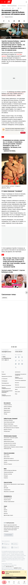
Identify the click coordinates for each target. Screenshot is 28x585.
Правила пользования (6, 385)
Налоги (5, 462)
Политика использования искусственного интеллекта (7, 391)
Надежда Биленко (9, 16)
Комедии (6, 476)
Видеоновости (7, 410)
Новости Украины (8, 406)
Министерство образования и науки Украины (14, 484)
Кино (5, 468)
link (15, 357)
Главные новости (8, 404)
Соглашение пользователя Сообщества (20, 375)
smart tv (6, 547)
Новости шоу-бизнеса (12, 5)
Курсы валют (7, 456)
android (6, 544)
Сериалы (6, 477)
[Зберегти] (24, 21)
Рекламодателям (5, 383)
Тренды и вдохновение (9, 501)
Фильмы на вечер (8, 474)
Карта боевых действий (9, 422)
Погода (5, 414)
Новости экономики (9, 453)
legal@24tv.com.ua (17, 567)
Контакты (17, 382)
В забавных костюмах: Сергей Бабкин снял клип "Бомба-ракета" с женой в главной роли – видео (13, 93)
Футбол (5, 509)
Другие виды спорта (8, 515)
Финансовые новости (9, 458)
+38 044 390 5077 (18, 351)
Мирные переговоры (8, 424)
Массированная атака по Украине (11, 427)
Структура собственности (20, 387)
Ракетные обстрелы (8, 420)
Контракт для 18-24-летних (10, 443)
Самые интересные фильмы (10, 470)
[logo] (8, 2)
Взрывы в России (8, 429)
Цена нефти (6, 454)
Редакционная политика (7, 376)
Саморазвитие (7, 489)
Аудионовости (7, 412)
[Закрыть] (25, 572)
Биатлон (6, 513)
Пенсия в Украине (8, 464)
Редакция (4, 374)
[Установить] (14, 575)
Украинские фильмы (8, 472)
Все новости (7, 403)
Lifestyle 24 (4, 5)
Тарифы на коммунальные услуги (11, 460)
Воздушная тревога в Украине (10, 425)
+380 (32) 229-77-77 (10, 566)
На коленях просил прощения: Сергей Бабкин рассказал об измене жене (22, 5)
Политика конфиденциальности (6, 388)
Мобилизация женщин (9, 441)
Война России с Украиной (10, 418)
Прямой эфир (7, 408)
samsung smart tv (15, 547)
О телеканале (4, 378)
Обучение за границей (9, 491)
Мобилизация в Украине (10, 436)
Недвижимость (8, 496)
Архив (16, 389)
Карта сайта (17, 391)
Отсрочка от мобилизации (10, 445)
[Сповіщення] (26, 2)
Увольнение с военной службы (11, 437)
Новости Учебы (8, 482)
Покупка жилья (7, 499)
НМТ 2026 (6, 487)
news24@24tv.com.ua (6, 351)
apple (15, 544)
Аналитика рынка (8, 497)
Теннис (5, 511)
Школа (5, 486)
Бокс (5, 507)
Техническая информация (20, 380)
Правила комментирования (19, 378)
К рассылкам (8, 534)
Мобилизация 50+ (8, 439)
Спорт (5, 506)
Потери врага (7, 431)
